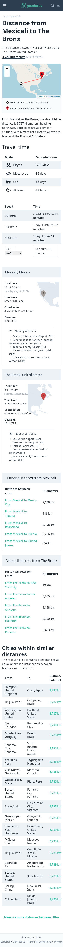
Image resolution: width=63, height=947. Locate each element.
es (58, 6)
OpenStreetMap (53, 96)
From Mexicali (12, 16)
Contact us (19, 941)
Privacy (58, 941)
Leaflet (40, 96)
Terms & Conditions (39, 941)
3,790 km (55, 899)
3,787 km (55, 690)
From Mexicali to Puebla (21, 534)
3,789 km (55, 793)
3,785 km (55, 806)
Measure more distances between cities (31, 917)
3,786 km (55, 748)
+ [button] (7, 68)
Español (5, 941)
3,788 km (55, 725)
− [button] (7, 74)
